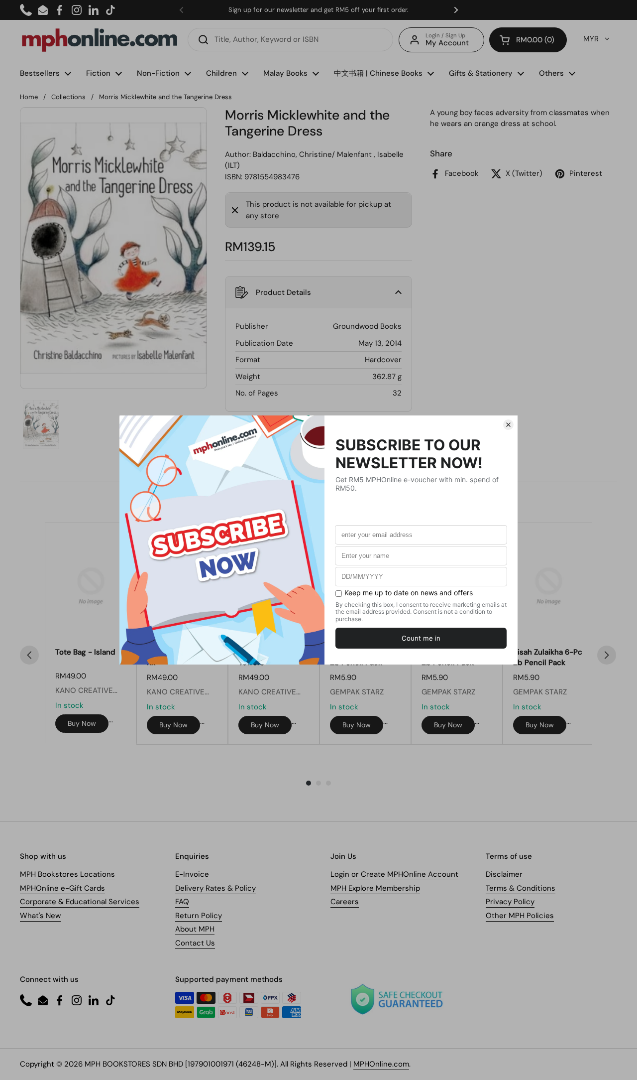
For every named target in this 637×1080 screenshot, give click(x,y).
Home (29, 97)
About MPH (194, 929)
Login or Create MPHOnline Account (394, 874)
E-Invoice (192, 874)
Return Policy (198, 916)
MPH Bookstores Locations (67, 874)
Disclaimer (504, 874)
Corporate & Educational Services (79, 902)
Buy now (82, 723)
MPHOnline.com (381, 1064)
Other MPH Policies (520, 916)
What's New (40, 916)
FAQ (182, 902)
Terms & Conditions (520, 888)
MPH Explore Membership (375, 888)
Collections (68, 97)
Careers (344, 902)
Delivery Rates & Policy (215, 888)
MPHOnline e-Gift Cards (62, 888)
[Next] (606, 655)
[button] (528, 39)
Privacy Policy (510, 902)
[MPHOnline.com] (99, 40)
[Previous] (29, 655)
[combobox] (290, 39)
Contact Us (195, 943)
